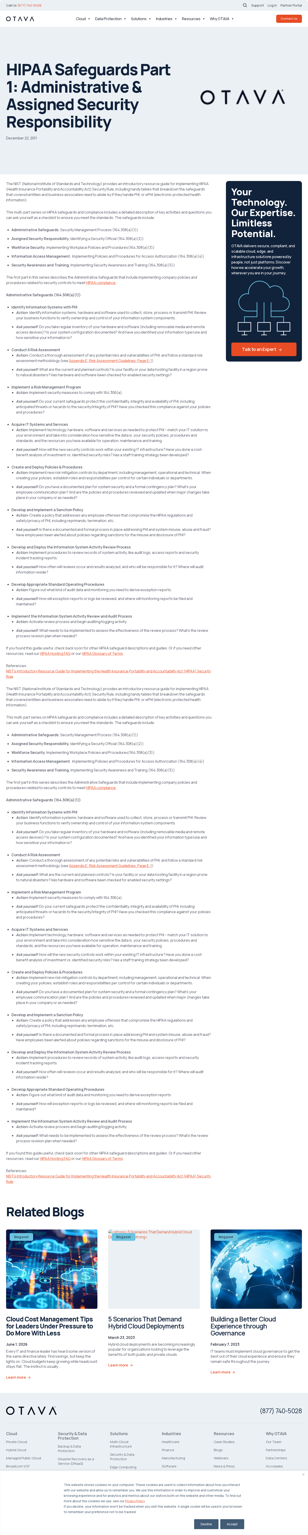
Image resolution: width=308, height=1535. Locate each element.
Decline (206, 1524)
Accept (232, 1524)
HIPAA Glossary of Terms (102, 653)
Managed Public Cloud (23, 1458)
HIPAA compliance (101, 282)
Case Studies (224, 1441)
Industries (164, 18)
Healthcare (170, 1441)
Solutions (139, 18)
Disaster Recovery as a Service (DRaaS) (76, 1461)
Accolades (274, 1466)
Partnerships (276, 1450)
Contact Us (289, 18)
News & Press (224, 1466)
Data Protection (108, 18)
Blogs (218, 1450)
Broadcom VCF (18, 1466)
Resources (191, 18)
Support (257, 5)
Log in (272, 5)
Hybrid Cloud (16, 1450)
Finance (168, 1450)
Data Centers (276, 1458)
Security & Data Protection (72, 1436)
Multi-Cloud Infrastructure (121, 1444)
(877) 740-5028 (29, 5)
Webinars (221, 1458)
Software (169, 1466)
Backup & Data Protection (69, 1448)
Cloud (81, 18)
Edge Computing (123, 1467)
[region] (154, 1503)
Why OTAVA (219, 18)
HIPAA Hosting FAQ (55, 653)
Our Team (273, 1441)
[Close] (303, 1474)
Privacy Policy (135, 1501)
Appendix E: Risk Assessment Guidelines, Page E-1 (110, 360)
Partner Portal (291, 5)
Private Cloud (16, 1441)
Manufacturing (173, 1458)
